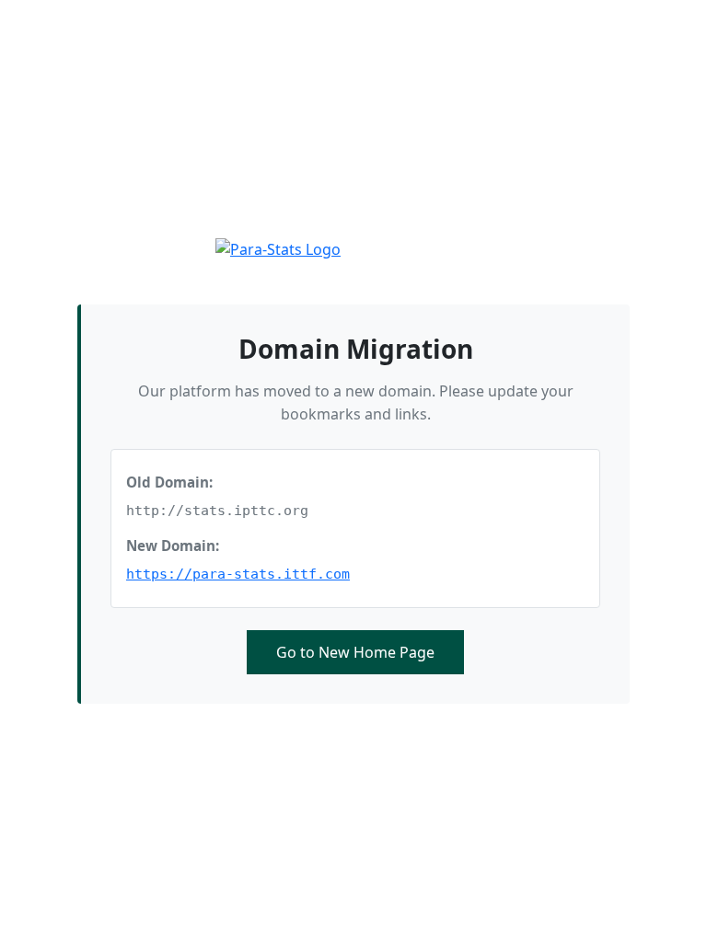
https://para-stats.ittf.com (238, 574)
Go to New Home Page (355, 652)
